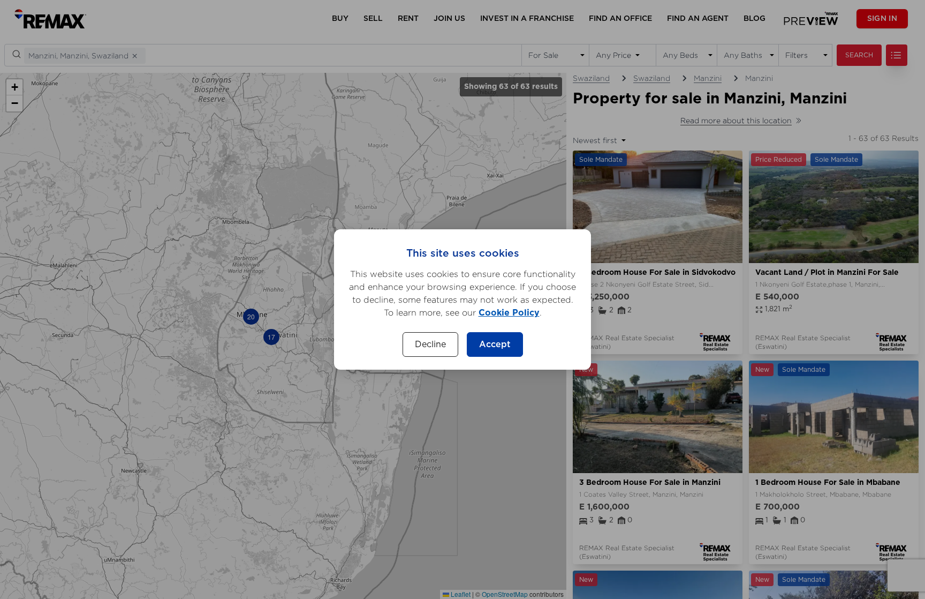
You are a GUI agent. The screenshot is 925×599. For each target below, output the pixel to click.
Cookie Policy (509, 313)
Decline (430, 344)
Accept (495, 344)
